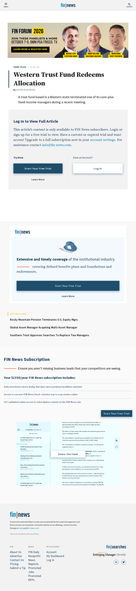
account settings (102, 140)
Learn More (38, 179)
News (31, 546)
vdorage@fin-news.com (29, 528)
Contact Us (17, 560)
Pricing (14, 564)
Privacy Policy (33, 534)
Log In (98, 168)
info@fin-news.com (56, 145)
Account (51, 552)
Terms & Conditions (18, 534)
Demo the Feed (68, 454)
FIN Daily (33, 552)
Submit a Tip (18, 568)
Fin (11, 546)
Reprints (33, 564)
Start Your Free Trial (38, 168)
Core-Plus (19, 66)
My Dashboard (55, 556)
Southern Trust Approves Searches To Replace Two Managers (49, 335)
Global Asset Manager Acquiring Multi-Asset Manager (43, 327)
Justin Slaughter (25, 90)
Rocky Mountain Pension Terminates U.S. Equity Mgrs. (44, 319)
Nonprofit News (34, 558)
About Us (15, 552)
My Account (53, 546)
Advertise (16, 556)
